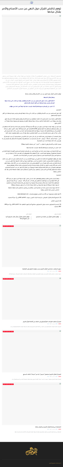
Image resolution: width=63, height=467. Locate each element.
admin (60, 271)
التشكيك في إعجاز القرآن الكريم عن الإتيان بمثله (48, 427)
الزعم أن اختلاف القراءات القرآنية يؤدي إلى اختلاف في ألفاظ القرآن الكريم (42, 321)
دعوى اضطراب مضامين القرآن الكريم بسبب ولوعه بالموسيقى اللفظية (41, 269)
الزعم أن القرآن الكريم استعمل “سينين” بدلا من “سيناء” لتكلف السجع (42, 374)
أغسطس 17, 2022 (53, 271)
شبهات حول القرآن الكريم (8, 226)
